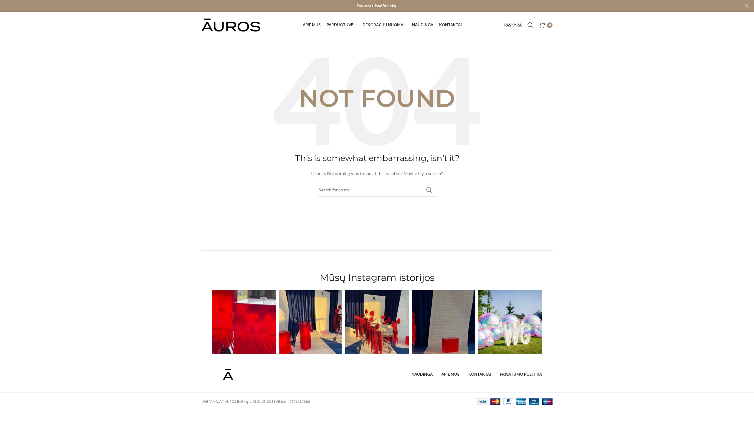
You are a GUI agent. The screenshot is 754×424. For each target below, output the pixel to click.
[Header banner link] (368, 6)
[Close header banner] (746, 6)
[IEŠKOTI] (429, 190)
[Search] (530, 25)
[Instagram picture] (244, 322)
